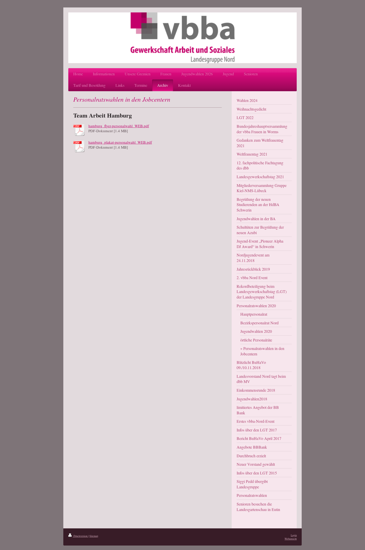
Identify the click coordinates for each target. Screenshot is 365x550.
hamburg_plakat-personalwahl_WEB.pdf (120, 142)
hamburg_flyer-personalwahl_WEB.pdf (118, 125)
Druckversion (80, 536)
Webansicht (291, 538)
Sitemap (93, 536)
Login (294, 535)
